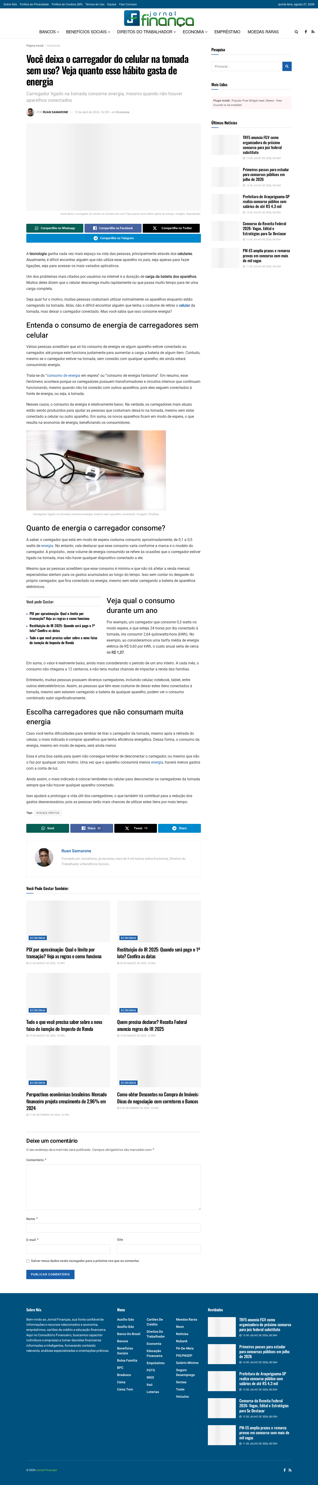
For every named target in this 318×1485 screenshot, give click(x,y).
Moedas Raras (263, 31)
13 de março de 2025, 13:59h (137, 1036)
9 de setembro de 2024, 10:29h (139, 1108)
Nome (32, 1219)
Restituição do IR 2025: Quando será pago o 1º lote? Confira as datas (62, 628)
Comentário (36, 1160)
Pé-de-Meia (185, 1348)
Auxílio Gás (125, 1326)
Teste (180, 1389)
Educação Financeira (154, 1353)
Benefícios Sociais (86, 31)
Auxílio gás (125, 1319)
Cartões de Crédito (155, 1322)
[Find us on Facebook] (306, 31)
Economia (193, 31)
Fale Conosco (128, 4)
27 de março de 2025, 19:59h (46, 963)
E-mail (32, 1239)
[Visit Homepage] (159, 17)
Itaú (149, 1384)
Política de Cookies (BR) (67, 4)
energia (47, 546)
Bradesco (124, 1375)
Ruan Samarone (55, 112)
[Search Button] (296, 31)
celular (184, 305)
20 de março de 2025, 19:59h (137, 963)
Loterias (153, 1392)
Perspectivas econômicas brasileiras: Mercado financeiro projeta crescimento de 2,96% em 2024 (66, 1101)
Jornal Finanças (46, 1470)
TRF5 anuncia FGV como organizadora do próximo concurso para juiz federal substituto (262, 144)
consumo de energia (63, 375)
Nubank (181, 1341)
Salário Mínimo (187, 1362)
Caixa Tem (125, 1389)
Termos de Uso (95, 4)
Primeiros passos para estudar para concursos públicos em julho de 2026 (266, 174)
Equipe (111, 4)
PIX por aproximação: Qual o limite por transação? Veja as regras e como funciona (59, 616)
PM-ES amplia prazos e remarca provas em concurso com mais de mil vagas (266, 255)
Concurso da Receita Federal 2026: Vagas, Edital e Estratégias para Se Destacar (264, 228)
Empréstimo (227, 31)
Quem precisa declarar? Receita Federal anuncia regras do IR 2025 (152, 1025)
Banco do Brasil (128, 1334)
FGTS (151, 1370)
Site (120, 1239)
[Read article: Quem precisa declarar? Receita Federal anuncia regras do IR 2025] (159, 994)
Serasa (181, 1382)
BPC (120, 1367)
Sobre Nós (10, 4)
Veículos (182, 1396)
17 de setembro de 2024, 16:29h (48, 1115)
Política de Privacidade (34, 4)
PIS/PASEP (184, 1355)
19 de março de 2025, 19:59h (46, 1036)
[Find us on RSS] (313, 31)
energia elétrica (48, 813)
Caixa (121, 1382)
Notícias (182, 1334)
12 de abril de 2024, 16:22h (91, 112)
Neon (180, 1326)
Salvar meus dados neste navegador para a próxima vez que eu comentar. (85, 1260)
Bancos (47, 31)
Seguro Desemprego (185, 1372)
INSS (150, 1377)
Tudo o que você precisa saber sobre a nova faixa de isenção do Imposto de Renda (63, 640)
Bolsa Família (127, 1360)
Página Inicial (35, 46)
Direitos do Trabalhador (144, 31)
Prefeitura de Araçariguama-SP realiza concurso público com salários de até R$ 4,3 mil (266, 201)
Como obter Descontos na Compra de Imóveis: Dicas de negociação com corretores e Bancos (158, 1097)
